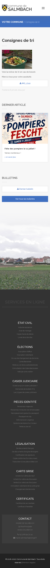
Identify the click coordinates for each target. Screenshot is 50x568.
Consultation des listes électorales (25, 368)
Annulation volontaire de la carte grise (25, 486)
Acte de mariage (25, 331)
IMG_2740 (26, 83)
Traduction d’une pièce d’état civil (25, 462)
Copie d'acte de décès (25, 334)
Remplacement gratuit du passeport (25, 413)
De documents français (25, 448)
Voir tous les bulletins (25, 199)
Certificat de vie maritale (25, 503)
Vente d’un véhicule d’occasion (25, 482)
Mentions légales (29, 562)
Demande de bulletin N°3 (25, 389)
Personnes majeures (25, 406)
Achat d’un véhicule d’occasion (25, 479)
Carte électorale (25, 361)
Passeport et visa (25, 416)
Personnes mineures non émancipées (25, 410)
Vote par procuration (25, 372)
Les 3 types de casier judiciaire (25, 392)
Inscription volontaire (25, 355)
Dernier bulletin (26, 189)
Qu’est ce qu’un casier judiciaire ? (25, 386)
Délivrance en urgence (25, 420)
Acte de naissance (25, 327)
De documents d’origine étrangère (25, 452)
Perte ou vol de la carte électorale (25, 365)
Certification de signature (25, 455)
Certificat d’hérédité (25, 506)
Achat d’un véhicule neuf (25, 476)
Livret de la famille (25, 337)
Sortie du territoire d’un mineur (25, 423)
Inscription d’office (25, 351)
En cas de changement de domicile (25, 358)
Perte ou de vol (25, 426)
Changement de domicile (25, 489)
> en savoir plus (10, 157)
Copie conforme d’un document (25, 458)
